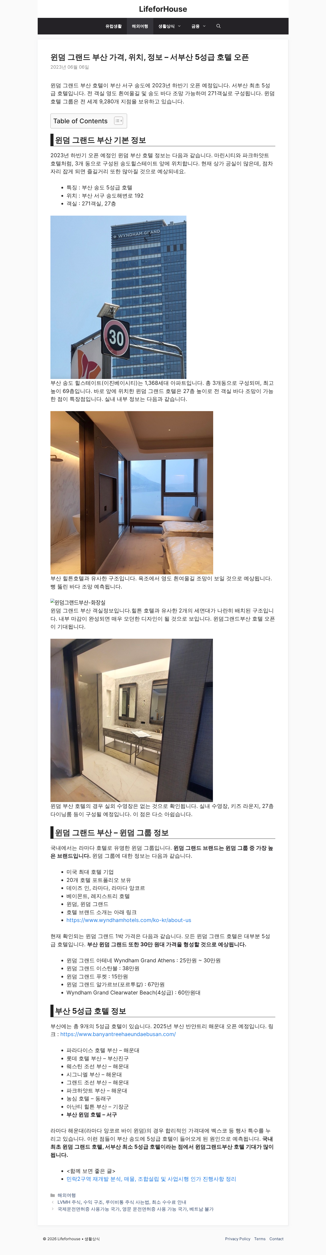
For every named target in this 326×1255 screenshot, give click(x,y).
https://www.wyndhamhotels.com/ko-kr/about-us (128, 920)
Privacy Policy (237, 1238)
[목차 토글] (116, 120)
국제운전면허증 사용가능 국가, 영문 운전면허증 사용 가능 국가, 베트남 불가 (136, 1209)
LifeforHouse (163, 9)
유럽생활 (113, 26)
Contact (276, 1238)
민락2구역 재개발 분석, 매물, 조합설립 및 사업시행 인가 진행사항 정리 (151, 1179)
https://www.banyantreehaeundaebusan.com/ (118, 1034)
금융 (196, 26)
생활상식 (166, 26)
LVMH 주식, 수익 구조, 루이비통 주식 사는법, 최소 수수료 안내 (122, 1202)
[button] (218, 26)
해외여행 (140, 26)
